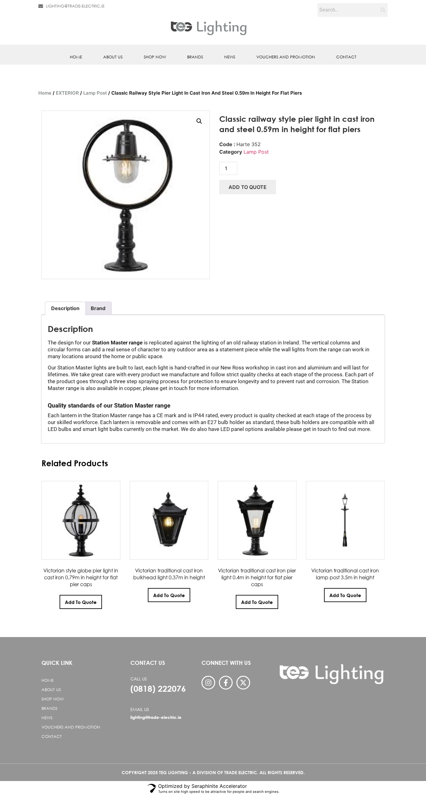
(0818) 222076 (158, 689)
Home (76, 57)
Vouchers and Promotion (285, 57)
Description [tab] (65, 308)
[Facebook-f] (226, 683)
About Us (113, 57)
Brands (195, 57)
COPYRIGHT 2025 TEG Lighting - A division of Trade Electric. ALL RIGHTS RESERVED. (213, 772)
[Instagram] (208, 683)
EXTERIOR (67, 93)
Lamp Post (95, 93)
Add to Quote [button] (81, 602)
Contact (346, 57)
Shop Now (155, 57)
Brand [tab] (98, 308)
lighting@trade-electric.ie (156, 717)
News (229, 57)
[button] (199, 121)
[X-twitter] (243, 683)
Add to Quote (248, 187)
